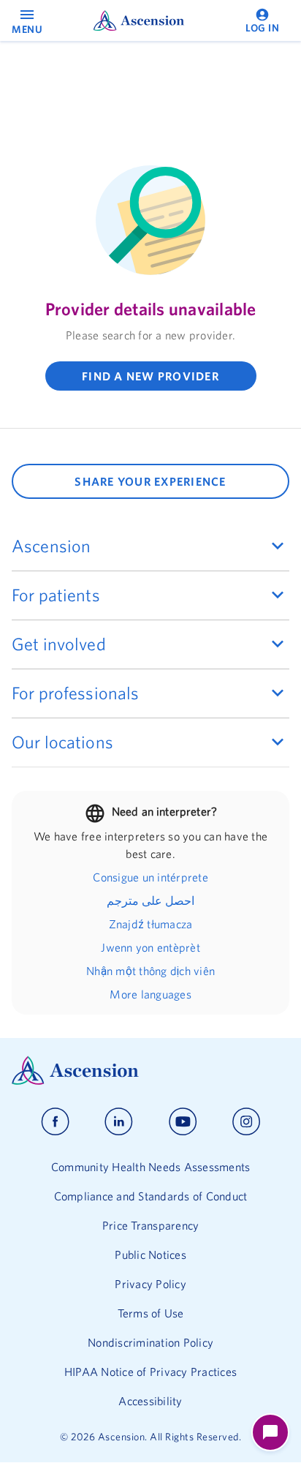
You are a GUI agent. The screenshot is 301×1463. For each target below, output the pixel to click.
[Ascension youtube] (183, 1121)
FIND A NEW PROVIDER (150, 376)
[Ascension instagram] (246, 1121)
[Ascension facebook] (55, 1121)
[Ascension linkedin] (118, 1121)
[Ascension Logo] (150, 1071)
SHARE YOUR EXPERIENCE (150, 481)
